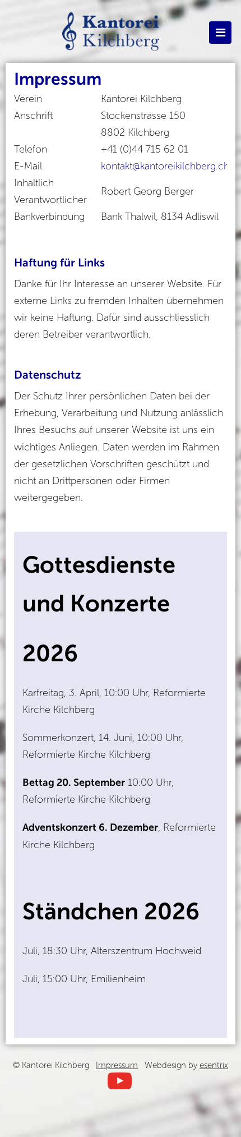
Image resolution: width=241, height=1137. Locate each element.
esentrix (214, 1065)
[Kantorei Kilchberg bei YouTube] (120, 1080)
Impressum (117, 1065)
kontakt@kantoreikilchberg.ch (165, 166)
